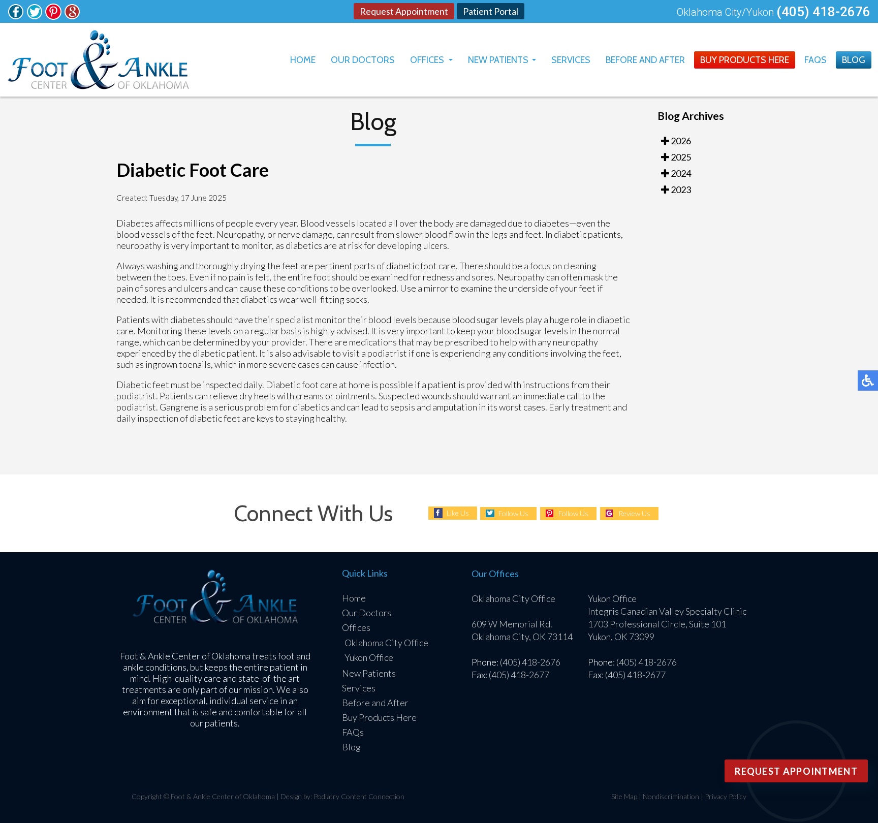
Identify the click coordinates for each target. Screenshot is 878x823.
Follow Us (513, 513)
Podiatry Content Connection (358, 796)
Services (570, 60)
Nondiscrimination (671, 796)
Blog (853, 60)
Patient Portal (490, 11)
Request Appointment (404, 11)
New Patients (498, 60)
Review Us (634, 513)
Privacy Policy (725, 796)
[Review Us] (72, 16)
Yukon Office (368, 657)
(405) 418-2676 (823, 11)
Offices (427, 60)
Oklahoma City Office (386, 642)
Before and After (645, 60)
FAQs (815, 60)
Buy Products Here (744, 60)
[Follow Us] (16, 16)
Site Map (624, 796)
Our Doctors (363, 60)
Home (303, 60)
